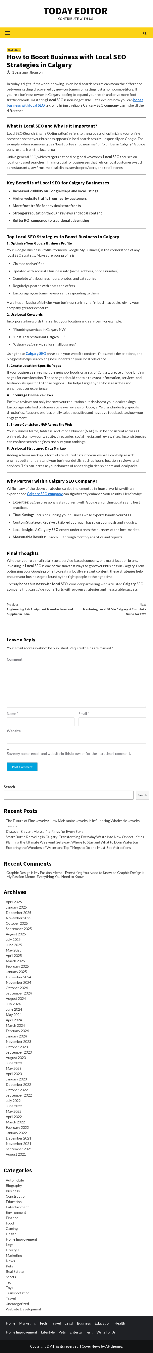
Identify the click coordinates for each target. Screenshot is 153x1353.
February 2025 (17, 966)
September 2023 (19, 1052)
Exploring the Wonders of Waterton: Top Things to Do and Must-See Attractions (68, 847)
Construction (16, 1196)
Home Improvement (21, 1239)
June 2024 (14, 1009)
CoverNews (91, 1346)
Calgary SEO (36, 353)
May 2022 (13, 1111)
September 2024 (19, 993)
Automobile (15, 1180)
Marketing (14, 50)
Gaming (12, 1228)
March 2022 (15, 1122)
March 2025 (15, 961)
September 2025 (19, 928)
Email (83, 713)
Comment (15, 659)
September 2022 (19, 1095)
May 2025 (13, 950)
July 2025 (13, 939)
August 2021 (16, 1154)
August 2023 (16, 1057)
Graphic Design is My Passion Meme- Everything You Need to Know (75, 874)
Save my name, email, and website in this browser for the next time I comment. (69, 753)
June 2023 (14, 1063)
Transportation (17, 1293)
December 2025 (18, 912)
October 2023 (17, 1047)
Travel (11, 1298)
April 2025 (14, 955)
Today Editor (75, 11)
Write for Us (106, 1332)
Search (9, 787)
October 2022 (17, 1090)
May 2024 (13, 1014)
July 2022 (13, 1100)
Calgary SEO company (45, 494)
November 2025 (18, 918)
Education (14, 1201)
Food (10, 1223)
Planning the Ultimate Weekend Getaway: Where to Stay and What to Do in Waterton (72, 842)
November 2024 (18, 982)
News (10, 1261)
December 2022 (18, 1084)
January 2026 (16, 907)
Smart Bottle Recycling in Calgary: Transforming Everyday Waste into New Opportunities (75, 837)
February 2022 (17, 1127)
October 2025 (17, 923)
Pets (9, 1266)
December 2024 (18, 977)
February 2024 (17, 1031)
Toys (9, 1287)
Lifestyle (13, 1250)
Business (13, 1191)
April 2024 (14, 1020)
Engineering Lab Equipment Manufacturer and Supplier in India (40, 609)
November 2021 (18, 1143)
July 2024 (13, 1004)
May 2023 (13, 1068)
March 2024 (15, 1025)
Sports (11, 1277)
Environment (16, 1212)
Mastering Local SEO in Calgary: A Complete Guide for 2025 (114, 609)
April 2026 (14, 902)
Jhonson (36, 72)
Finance (12, 1218)
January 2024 (16, 1036)
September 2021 (19, 1149)
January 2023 (16, 1079)
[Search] (144, 33)
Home (10, 1323)
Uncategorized (17, 1303)
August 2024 (16, 998)
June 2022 (14, 1106)
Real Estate (15, 1271)
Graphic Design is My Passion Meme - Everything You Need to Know (59, 872)
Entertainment (17, 1207)
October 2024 (17, 988)
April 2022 (14, 1116)
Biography (14, 1185)
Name (12, 713)
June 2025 (14, 945)
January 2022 (16, 1133)
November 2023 (18, 1041)
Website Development (23, 1309)
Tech (10, 1282)
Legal (10, 1244)
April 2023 (14, 1073)
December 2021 (18, 1138)
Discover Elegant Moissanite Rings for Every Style (44, 831)
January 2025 (16, 971)
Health (11, 1234)
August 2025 (16, 934)
